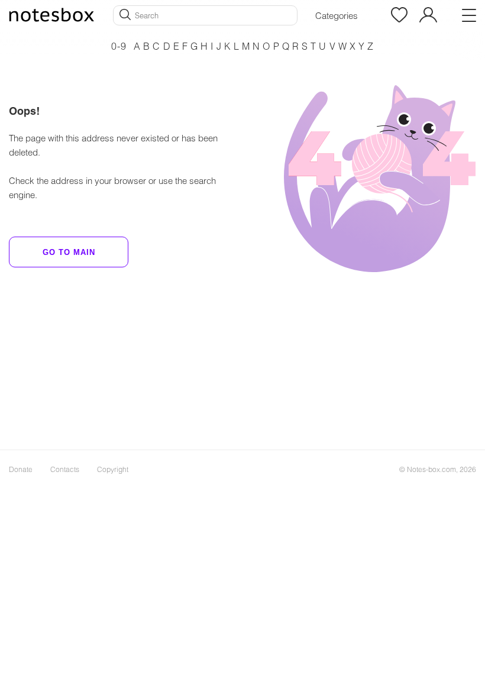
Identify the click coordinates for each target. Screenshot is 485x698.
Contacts (64, 469)
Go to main (69, 252)
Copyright (112, 469)
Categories (336, 15)
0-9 (119, 45)
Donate (21, 469)
